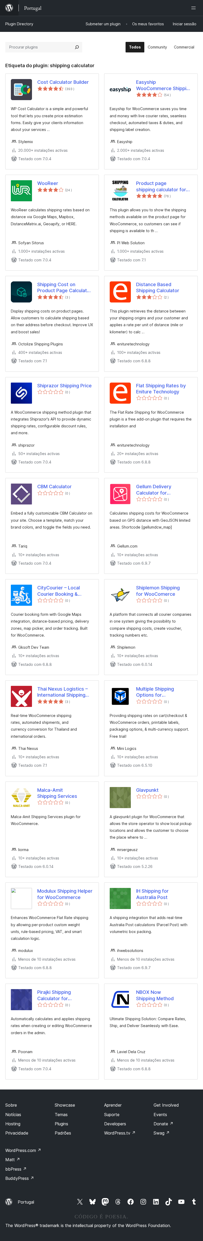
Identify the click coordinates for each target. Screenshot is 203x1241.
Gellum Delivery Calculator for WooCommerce (154, 490)
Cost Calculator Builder (63, 82)
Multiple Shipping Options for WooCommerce (155, 692)
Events (160, 1114)
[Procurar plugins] (77, 47)
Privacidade (16, 1133)
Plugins (61, 1123)
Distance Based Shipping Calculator (157, 287)
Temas (61, 1114)
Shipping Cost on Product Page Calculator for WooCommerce (64, 288)
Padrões (63, 1133)
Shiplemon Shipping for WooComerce (158, 591)
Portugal (26, 1202)
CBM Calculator (54, 486)
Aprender (113, 1105)
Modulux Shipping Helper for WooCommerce (65, 894)
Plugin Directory (19, 24)
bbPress (16, 1169)
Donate (163, 1123)
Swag (162, 1133)
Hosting (12, 1123)
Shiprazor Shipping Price (64, 385)
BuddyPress (19, 1178)
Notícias (13, 1114)
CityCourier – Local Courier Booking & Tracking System (58, 591)
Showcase (65, 1105)
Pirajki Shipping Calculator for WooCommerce (55, 995)
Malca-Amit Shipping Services (57, 793)
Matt (12, 1159)
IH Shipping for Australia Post (152, 894)
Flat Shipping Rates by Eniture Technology (161, 388)
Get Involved (166, 1105)
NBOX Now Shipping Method (155, 995)
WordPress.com (23, 1150)
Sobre (11, 1105)
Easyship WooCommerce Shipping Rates (164, 85)
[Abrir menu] (194, 8)
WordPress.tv (120, 1133)
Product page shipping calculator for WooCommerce (161, 186)
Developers (115, 1123)
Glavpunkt (147, 790)
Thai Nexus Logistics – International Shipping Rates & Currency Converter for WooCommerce (62, 692)
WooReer (47, 183)
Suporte (111, 1114)
